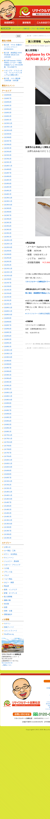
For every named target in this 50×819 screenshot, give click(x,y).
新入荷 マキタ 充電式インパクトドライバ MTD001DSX (13, 47)
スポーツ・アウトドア (12, 565)
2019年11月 (8, 353)
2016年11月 (8, 463)
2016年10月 (8, 467)
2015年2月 (7, 485)
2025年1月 (7, 162)
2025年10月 (8, 130)
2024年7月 (7, 173)
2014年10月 (8, 499)
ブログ (6, 575)
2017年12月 (8, 435)
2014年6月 (7, 506)
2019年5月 (7, 375)
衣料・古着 (8, 611)
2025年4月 (7, 151)
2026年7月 (7, 98)
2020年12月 (8, 307)
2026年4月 (7, 109)
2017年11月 (8, 438)
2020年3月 (7, 339)
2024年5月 (7, 180)
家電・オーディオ (10, 593)
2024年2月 (7, 190)
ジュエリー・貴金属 (11, 561)
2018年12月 (8, 392)
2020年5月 (7, 332)
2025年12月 (8, 123)
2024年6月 (7, 176)
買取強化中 (8, 614)
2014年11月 (8, 495)
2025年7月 (7, 141)
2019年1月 (7, 389)
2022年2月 (7, 265)
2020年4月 (7, 336)
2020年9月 (7, 318)
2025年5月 (7, 148)
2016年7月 (7, 477)
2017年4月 (7, 456)
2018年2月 (7, 428)
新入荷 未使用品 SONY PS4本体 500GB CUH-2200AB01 (13, 55)
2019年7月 (7, 368)
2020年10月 (8, 314)
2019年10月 (8, 357)
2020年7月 (7, 325)
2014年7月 (7, 502)
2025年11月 (8, 127)
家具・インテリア (10, 589)
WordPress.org (9, 634)
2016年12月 (8, 460)
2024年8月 (7, 169)
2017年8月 (7, 449)
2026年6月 (7, 102)
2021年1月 (7, 304)
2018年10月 (8, 400)
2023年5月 (7, 222)
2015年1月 (7, 488)
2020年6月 (7, 329)
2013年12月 (8, 520)
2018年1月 (7, 431)
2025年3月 (7, 155)
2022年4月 (7, 258)
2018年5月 (7, 417)
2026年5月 (7, 105)
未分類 (6, 604)
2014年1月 (7, 516)
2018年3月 (7, 424)
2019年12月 (8, 350)
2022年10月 (8, 247)
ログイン (7, 623)
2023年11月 (8, 201)
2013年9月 (7, 527)
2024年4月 (7, 183)
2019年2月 (7, 385)
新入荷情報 (36, 344)
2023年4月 (7, 226)
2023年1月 (7, 237)
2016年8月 (7, 474)
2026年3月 (7, 113)
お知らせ (7, 547)
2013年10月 (8, 524)
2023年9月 (7, 208)
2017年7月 (7, 453)
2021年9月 (7, 279)
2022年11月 (8, 244)
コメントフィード (10, 631)
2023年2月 (7, 233)
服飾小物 (7, 600)
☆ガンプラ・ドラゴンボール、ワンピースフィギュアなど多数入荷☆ (13, 73)
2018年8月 (7, 407)
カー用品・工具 (9, 550)
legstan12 (47, 46)
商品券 (6, 586)
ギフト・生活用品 (10, 554)
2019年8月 (7, 364)
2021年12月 (8, 268)
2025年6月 (7, 144)
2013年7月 (7, 531)
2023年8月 (7, 212)
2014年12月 (8, 492)
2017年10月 (8, 442)
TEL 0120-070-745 (7, 663)
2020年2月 (7, 343)
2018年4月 (7, 421)
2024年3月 (7, 187)
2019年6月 (7, 371)
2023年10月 (8, 205)
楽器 (42, 344)
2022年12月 (8, 240)
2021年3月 (7, 297)
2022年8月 (7, 254)
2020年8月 (7, 322)
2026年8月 (7, 95)
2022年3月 (7, 261)
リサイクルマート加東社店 (20, 28)
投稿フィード (9, 627)
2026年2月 (7, 116)
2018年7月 (7, 410)
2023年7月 (7, 215)
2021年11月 (8, 272)
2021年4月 (7, 293)
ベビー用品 (8, 579)
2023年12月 (8, 198)
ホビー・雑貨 (9, 582)
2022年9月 (7, 251)
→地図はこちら (6, 665)
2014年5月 (7, 509)
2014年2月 (7, 513)
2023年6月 (7, 219)
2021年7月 (7, 283)
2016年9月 (7, 470)
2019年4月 (7, 378)
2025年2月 (7, 159)
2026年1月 (7, 120)
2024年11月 (8, 166)
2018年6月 (7, 414)
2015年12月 (8, 481)
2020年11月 (8, 311)
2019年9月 (7, 361)
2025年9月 (7, 134)
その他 (6, 568)
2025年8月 (7, 137)
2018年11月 (8, 396)
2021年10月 (8, 275)
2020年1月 (7, 346)
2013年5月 (7, 538)
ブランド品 (8, 572)
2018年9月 (7, 403)
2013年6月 (7, 534)
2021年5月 (7, 290)
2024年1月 (7, 194)
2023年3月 (7, 229)
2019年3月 (7, 382)
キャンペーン (9, 558)
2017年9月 (7, 446)
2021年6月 (7, 286)
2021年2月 (7, 300)
